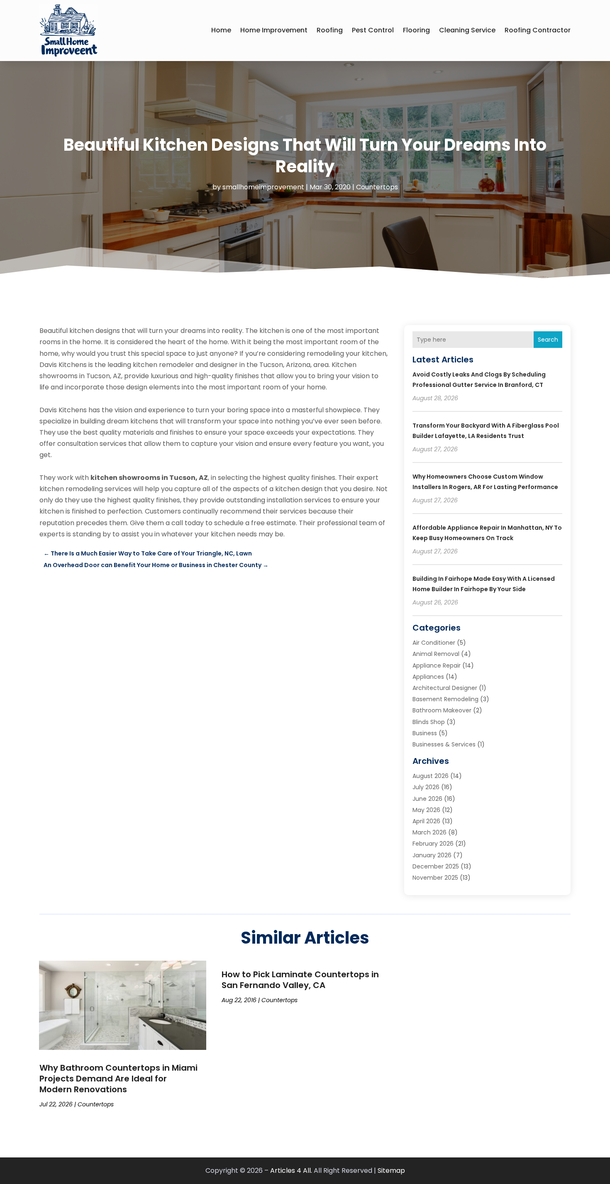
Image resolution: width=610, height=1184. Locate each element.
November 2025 (435, 877)
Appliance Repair (436, 665)
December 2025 (435, 866)
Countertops (377, 187)
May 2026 (426, 810)
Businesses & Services (444, 744)
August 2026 (430, 776)
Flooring (416, 30)
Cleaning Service (467, 30)
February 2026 (433, 843)
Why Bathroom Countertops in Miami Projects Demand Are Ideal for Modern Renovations (118, 1078)
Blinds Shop (428, 722)
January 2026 (431, 855)
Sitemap (391, 1170)
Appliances (428, 677)
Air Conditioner (433, 642)
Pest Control (373, 30)
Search (548, 339)
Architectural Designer (444, 688)
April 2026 (426, 821)
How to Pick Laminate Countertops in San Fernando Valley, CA (300, 980)
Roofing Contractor (538, 30)
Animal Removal (435, 654)
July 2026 (425, 787)
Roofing (330, 30)
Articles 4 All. (291, 1170)
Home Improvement (273, 30)
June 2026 (427, 799)
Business (424, 733)
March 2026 (429, 832)
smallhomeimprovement (263, 187)
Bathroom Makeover (441, 710)
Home (221, 30)
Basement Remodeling (445, 699)
